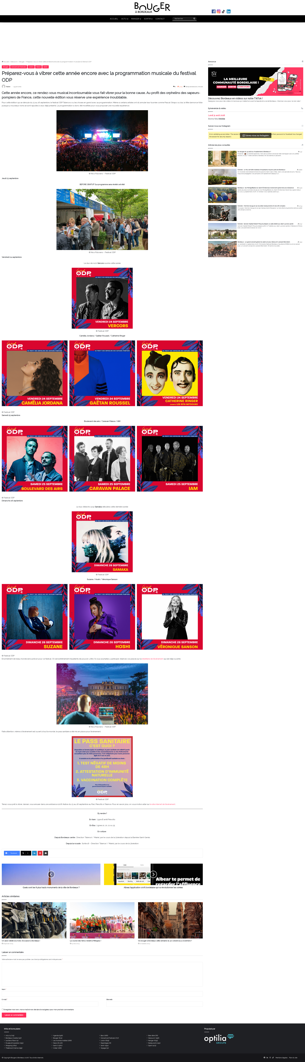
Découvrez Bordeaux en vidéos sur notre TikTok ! (235, 98)
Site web (109, 999)
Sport (150, 1045)
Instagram (219, 11)
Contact (160, 19)
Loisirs (31, 67)
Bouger (22, 62)
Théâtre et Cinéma (12, 1048)
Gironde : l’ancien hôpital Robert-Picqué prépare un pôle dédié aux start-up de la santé (265, 224)
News (38, 67)
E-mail (4, 999)
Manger (135, 19)
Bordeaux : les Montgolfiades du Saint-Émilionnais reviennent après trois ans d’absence (266, 188)
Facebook (214, 11)
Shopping (9, 1045)
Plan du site (293, 1058)
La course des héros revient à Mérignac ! (85, 941)
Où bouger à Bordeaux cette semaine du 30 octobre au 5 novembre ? (165, 941)
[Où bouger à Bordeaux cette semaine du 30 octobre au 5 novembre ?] (170, 920)
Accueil (114, 19)
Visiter (55, 1048)
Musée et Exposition (13, 1043)
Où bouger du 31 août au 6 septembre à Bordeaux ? (254, 151)
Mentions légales (281, 1058)
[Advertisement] (152, 42)
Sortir (147, 19)
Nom (4, 989)
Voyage (103, 1048)
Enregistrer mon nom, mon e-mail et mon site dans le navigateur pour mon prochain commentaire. (39, 1009)
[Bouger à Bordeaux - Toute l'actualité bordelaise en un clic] (152, 7)
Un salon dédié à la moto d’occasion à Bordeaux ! (21, 941)
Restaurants (152, 1043)
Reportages (105, 1043)
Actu (124, 19)
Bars (102, 1035)
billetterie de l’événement (152, 659)
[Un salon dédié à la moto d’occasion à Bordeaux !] (34, 920)
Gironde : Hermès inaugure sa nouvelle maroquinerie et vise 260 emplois (261, 206)
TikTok (224, 11)
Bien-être (151, 1035)
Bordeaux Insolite (12, 1038)
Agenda (56, 1035)
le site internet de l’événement (162, 804)
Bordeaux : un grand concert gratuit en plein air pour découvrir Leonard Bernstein (264, 242)
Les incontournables (60, 1040)
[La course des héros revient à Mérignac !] (102, 920)
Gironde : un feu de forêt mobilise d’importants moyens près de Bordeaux (261, 170)
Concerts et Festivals (18, 67)
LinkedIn (229, 11)
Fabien (8, 86)
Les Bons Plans (11, 1040)
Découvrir (14, 62)
